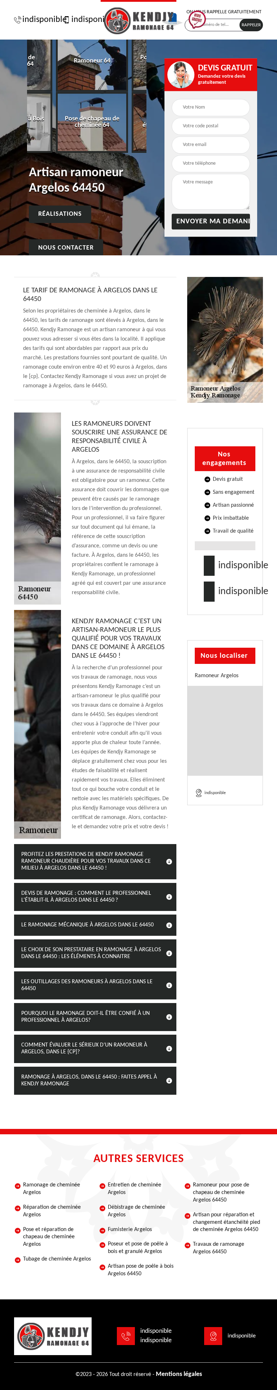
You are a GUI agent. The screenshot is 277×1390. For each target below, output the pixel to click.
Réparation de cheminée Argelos (52, 1211)
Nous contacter (66, 248)
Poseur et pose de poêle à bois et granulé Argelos (138, 1247)
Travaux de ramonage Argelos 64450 (218, 1248)
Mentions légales (179, 1374)
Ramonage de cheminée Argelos (51, 1188)
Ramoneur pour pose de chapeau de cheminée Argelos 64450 (221, 1192)
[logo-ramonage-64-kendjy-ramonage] (138, 20)
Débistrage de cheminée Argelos (136, 1211)
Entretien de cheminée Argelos (134, 1188)
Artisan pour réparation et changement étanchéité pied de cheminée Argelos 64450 (226, 1222)
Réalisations (60, 214)
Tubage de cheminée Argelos (57, 1259)
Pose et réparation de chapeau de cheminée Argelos (49, 1237)
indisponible (41, 19)
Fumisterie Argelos (130, 1229)
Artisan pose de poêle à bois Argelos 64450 (140, 1270)
